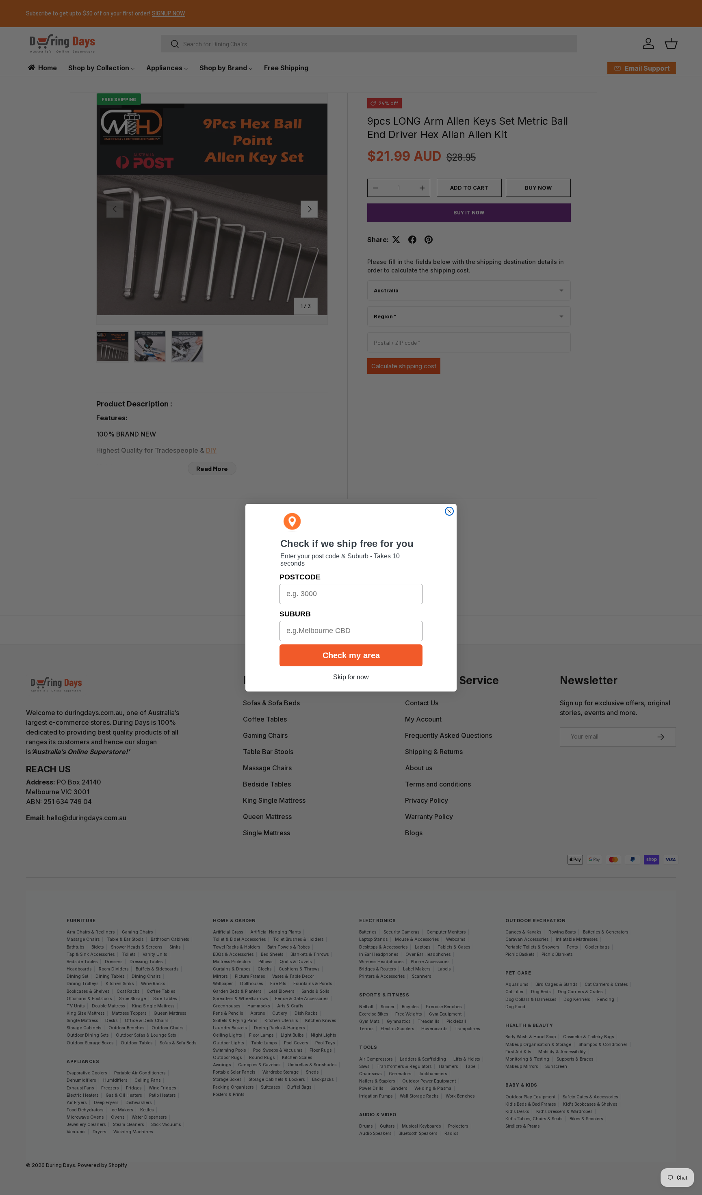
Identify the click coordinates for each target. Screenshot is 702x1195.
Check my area (351, 655)
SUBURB (295, 614)
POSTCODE (300, 577)
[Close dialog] (449, 511)
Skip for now (351, 677)
